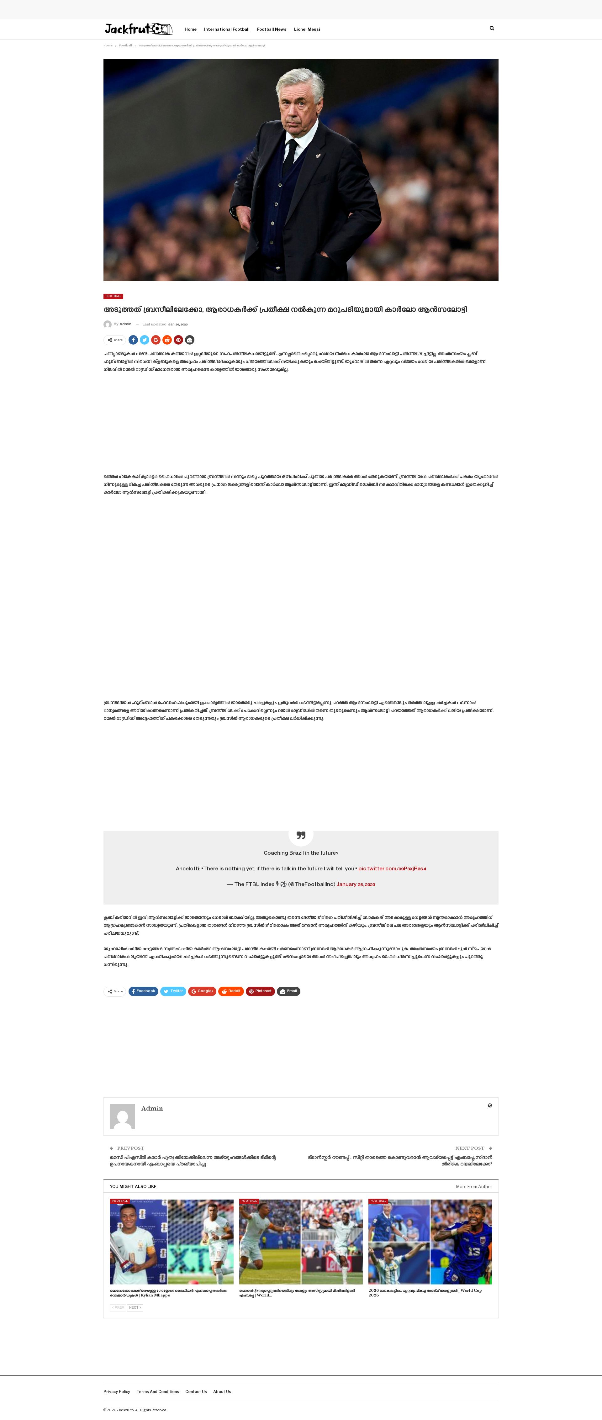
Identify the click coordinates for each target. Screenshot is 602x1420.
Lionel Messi (307, 29)
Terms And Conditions (157, 1391)
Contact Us (196, 1391)
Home (191, 29)
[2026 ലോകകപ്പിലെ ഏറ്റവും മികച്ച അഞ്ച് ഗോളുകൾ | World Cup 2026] (430, 1242)
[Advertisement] (301, 425)
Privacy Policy (116, 1391)
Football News (272, 29)
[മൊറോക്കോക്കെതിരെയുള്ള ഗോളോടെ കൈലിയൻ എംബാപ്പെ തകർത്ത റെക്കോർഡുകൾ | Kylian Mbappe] (172, 1242)
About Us (222, 1391)
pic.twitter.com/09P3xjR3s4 (392, 869)
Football (113, 296)
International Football (227, 29)
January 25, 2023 (355, 885)
